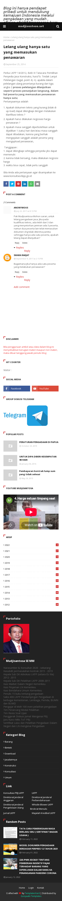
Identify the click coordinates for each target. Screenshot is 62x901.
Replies (20, 247)
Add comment (22, 287)
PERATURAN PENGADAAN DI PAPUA (38, 442)
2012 (31, 604)
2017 (31, 574)
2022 (31, 545)
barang (8, 741)
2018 (31, 568)
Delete (24, 243)
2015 (31, 586)
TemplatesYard (32, 893)
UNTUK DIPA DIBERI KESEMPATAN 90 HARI (37, 458)
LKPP (34, 792)
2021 (31, 550)
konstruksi (10, 765)
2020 (31, 556)
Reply (17, 243)
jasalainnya (11, 759)
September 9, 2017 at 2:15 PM (29, 258)
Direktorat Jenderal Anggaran (13, 799)
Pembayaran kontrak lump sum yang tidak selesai (37, 473)
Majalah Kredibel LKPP (43, 813)
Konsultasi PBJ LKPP (13, 792)
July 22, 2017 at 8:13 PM (26, 211)
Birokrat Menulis (38, 808)
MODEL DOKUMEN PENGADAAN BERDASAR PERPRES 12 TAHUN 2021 (38, 847)
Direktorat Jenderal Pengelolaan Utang (13, 806)
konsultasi (10, 771)
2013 (31, 598)
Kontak (40, 887)
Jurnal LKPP (9, 813)
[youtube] (45, 388)
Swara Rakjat (21, 255)
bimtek (8, 747)
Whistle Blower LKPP (42, 804)
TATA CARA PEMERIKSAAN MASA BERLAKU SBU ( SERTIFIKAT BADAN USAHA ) (38, 832)
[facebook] (16, 388)
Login (31, 887)
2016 (31, 580)
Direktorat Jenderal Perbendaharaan (42, 799)
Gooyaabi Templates (31, 896)
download (10, 753)
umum (8, 777)
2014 (31, 592)
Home (6, 37)
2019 (31, 562)
